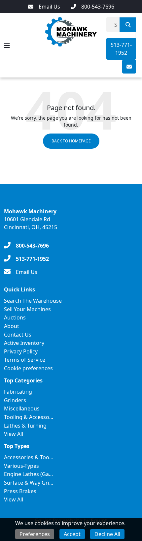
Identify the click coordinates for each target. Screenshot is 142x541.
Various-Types (21, 465)
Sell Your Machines (27, 309)
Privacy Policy (21, 351)
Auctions (15, 317)
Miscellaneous (22, 408)
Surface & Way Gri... (28, 482)
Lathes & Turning (25, 425)
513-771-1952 (121, 48)
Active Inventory (24, 342)
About (11, 326)
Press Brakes (20, 491)
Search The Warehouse (33, 300)
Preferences (34, 534)
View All (13, 433)
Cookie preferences (28, 368)
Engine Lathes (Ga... (28, 474)
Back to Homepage (71, 141)
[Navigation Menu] (7, 45)
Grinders (15, 400)
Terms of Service (24, 359)
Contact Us (17, 334)
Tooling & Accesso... (28, 417)
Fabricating (18, 391)
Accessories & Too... (28, 457)
